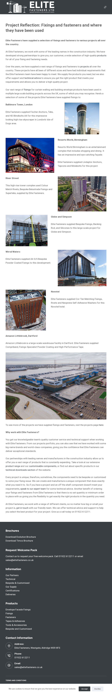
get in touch (22, 508)
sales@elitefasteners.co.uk (19, 560)
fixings (27, 89)
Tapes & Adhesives (15, 621)
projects (84, 66)
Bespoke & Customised (18, 583)
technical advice (32, 78)
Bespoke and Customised (19, 628)
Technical (10, 579)
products (101, 55)
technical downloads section (20, 470)
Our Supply (11, 586)
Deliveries (11, 594)
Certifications (13, 590)
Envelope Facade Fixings (18, 609)
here (101, 425)
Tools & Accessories (16, 625)
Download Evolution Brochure (21, 536)
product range (13, 466)
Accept (84, 689)
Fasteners (11, 617)
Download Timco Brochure (19, 540)
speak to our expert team (33, 488)
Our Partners (12, 575)
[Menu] (105, 7)
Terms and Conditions (16, 680)
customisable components (42, 466)
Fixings (9, 613)
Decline (97, 689)
